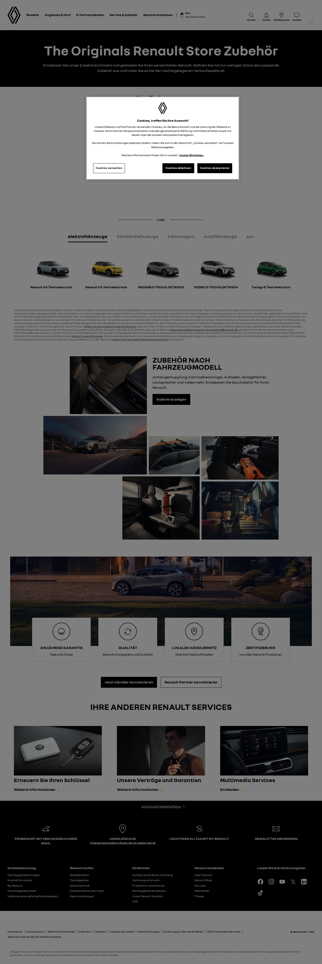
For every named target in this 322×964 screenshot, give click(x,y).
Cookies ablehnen (178, 168)
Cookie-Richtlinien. (191, 155)
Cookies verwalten (109, 168)
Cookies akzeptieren (215, 168)
